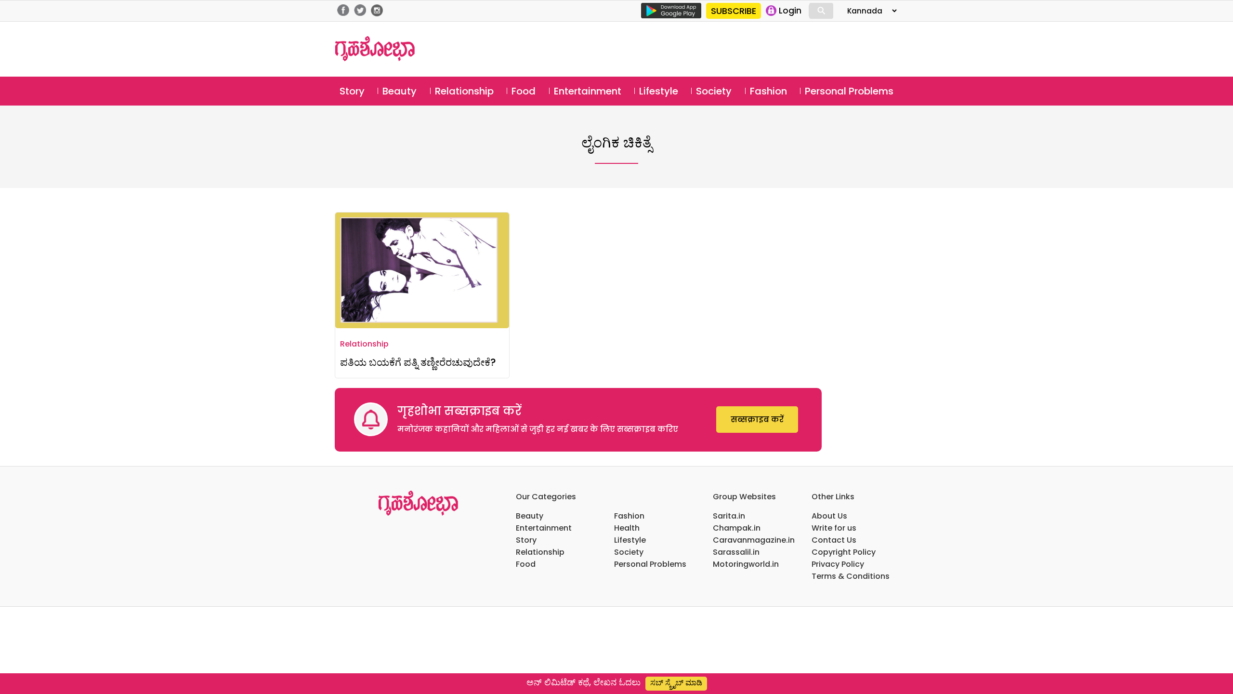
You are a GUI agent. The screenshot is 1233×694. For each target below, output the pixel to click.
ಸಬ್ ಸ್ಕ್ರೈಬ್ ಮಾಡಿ (676, 682)
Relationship (464, 91)
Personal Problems (849, 91)
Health (627, 528)
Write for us (834, 528)
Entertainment (587, 91)
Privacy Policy (838, 564)
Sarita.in (729, 515)
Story (352, 91)
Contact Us (834, 540)
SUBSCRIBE (733, 11)
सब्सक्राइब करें (757, 419)
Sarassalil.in (736, 552)
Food (524, 91)
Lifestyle (658, 91)
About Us (829, 515)
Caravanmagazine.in (754, 540)
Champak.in (737, 528)
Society (714, 91)
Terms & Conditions (851, 576)
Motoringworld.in (746, 564)
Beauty (399, 91)
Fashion (768, 91)
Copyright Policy (844, 552)
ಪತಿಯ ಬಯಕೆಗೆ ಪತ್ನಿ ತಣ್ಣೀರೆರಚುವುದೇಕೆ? (418, 362)
